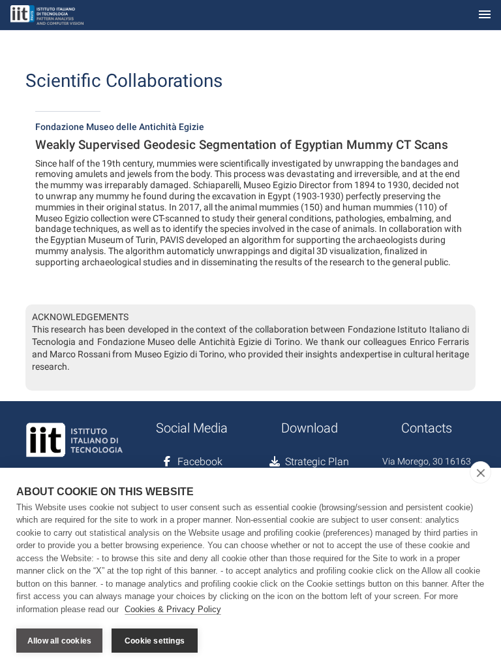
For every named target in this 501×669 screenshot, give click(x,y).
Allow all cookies (59, 640)
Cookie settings (155, 640)
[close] (480, 472)
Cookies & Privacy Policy (173, 609)
